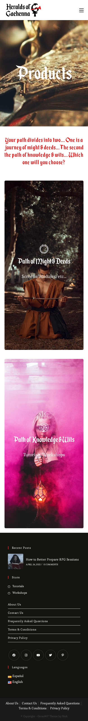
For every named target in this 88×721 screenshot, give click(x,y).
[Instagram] (26, 655)
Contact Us (15, 613)
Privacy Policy (18, 638)
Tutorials (18, 586)
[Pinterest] (62, 655)
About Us (14, 604)
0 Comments (51, 564)
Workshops (19, 593)
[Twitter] (50, 655)
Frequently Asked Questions (28, 621)
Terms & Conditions (22, 629)
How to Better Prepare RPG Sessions (52, 559)
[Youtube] (38, 655)
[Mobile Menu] (81, 9)
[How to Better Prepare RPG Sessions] (15, 561)
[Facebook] (14, 655)
